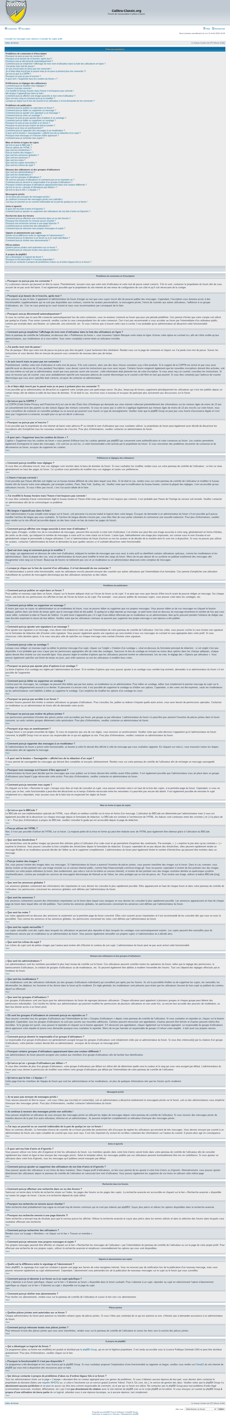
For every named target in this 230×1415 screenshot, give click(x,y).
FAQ (207, 29)
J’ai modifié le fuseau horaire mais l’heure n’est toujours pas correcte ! (40, 91)
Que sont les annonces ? (18, 157)
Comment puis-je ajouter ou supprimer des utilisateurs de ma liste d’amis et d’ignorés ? (48, 211)
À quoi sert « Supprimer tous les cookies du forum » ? (32, 79)
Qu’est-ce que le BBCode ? (19, 145)
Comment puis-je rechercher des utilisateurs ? (28, 226)
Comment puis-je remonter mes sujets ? (25, 138)
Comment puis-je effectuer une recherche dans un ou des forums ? (38, 218)
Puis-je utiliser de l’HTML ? (19, 147)
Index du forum (12, 43)
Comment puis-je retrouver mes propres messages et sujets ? (35, 228)
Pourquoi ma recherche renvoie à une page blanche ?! (32, 223)
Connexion (12, 29)
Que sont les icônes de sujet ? (20, 165)
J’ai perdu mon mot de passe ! (20, 66)
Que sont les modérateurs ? (19, 174)
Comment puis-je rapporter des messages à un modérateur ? (35, 130)
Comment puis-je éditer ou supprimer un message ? (31, 110)
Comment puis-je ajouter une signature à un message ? (33, 113)
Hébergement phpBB (130, 1414)
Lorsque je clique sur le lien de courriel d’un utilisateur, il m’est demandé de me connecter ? (50, 101)
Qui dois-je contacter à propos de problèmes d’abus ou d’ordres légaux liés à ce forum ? (48, 262)
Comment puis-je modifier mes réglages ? (26, 86)
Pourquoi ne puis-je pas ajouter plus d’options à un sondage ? (36, 118)
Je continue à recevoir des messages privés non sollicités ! (34, 199)
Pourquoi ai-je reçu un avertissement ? (24, 128)
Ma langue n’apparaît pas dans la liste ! (25, 93)
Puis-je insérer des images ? (19, 152)
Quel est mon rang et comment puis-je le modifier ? (30, 98)
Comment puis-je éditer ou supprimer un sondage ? (31, 120)
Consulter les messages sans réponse (21, 39)
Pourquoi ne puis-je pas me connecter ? (25, 56)
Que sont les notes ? (16, 160)
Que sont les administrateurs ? (20, 172)
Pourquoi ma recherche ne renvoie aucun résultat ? (31, 221)
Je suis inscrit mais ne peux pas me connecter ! (28, 69)
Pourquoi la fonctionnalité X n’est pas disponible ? (30, 259)
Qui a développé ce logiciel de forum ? (24, 257)
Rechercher (219, 29)
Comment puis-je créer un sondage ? (24, 115)
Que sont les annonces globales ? (22, 155)
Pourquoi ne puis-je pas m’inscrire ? (23, 76)
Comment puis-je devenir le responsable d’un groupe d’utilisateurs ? (39, 182)
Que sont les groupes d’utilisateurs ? (23, 177)
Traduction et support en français (105, 1414)
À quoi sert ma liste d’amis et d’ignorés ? (25, 209)
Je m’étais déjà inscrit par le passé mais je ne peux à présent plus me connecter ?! (46, 71)
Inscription (25, 29)
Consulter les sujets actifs (51, 39)
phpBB (106, 1412)
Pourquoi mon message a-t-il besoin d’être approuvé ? (32, 135)
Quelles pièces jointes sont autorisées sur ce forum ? (31, 247)
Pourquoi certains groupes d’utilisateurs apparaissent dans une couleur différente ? (46, 185)
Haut (8, 290)
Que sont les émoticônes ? (18, 150)
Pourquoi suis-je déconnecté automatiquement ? (29, 61)
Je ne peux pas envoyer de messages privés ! (28, 197)
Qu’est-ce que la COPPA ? (18, 74)
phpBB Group (90, 1349)
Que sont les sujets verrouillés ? (21, 162)
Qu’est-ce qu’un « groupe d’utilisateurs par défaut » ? (31, 187)
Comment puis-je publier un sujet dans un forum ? (30, 108)
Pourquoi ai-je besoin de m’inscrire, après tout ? (29, 58)
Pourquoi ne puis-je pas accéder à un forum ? (28, 123)
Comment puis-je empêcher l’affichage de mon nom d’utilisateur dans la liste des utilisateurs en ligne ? (56, 63)
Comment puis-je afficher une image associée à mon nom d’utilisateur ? (40, 96)
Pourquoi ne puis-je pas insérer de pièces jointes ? (30, 125)
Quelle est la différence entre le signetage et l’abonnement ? (35, 235)
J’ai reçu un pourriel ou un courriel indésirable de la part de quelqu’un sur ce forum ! (46, 202)
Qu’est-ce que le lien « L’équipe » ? (23, 190)
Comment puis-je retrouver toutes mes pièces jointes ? (32, 250)
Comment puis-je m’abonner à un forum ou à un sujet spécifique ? (38, 238)
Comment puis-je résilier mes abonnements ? (28, 240)
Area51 (200, 1364)
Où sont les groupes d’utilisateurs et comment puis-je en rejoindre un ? (40, 180)
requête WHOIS (50, 1382)
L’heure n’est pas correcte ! (19, 88)
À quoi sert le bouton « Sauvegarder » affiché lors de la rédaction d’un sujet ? (43, 133)
